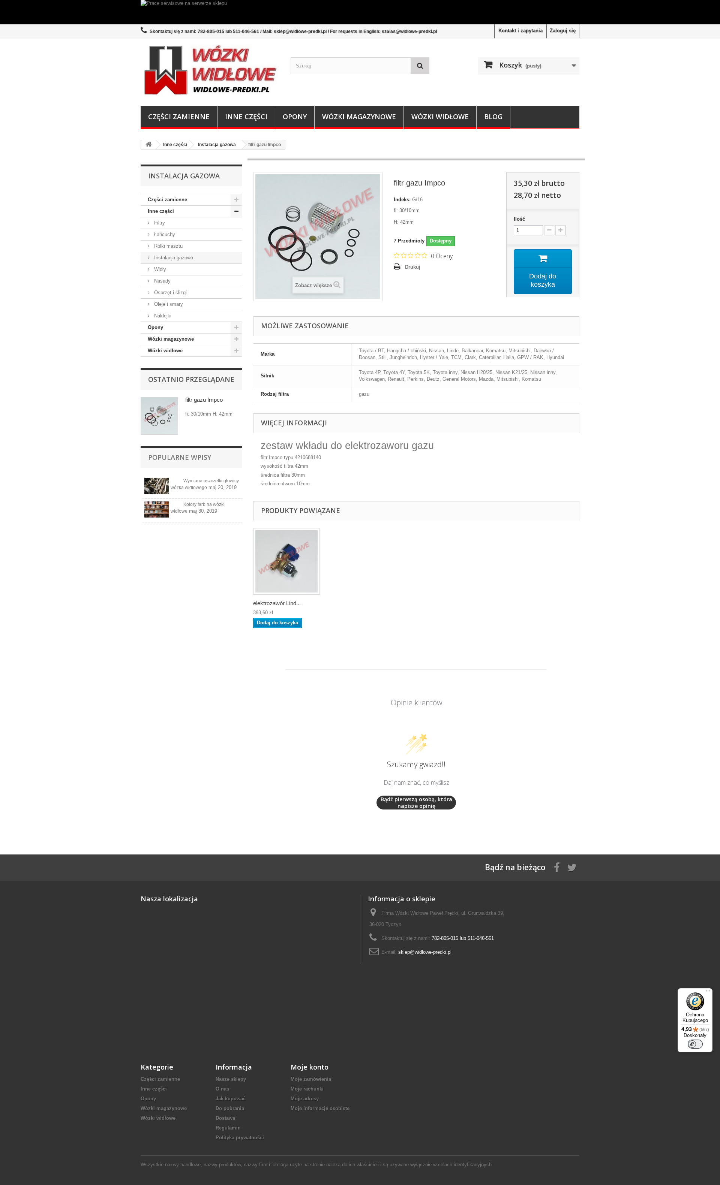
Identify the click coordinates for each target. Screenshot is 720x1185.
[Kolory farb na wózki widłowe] (156, 509)
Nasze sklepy (231, 1079)
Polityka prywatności (240, 1137)
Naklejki (162, 316)
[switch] (695, 1044)
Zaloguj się (563, 30)
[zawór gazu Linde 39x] (286, 561)
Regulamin (228, 1128)
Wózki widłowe (440, 116)
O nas (222, 1089)
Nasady (162, 281)
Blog (493, 116)
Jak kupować (231, 1098)
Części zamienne (179, 116)
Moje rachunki (307, 1089)
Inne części (246, 116)
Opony (295, 116)
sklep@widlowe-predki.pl (425, 952)
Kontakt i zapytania (520, 30)
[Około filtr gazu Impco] (159, 416)
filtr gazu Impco (204, 399)
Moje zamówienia (311, 1079)
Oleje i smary (168, 304)
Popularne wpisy (179, 457)
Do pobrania (230, 1108)
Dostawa (225, 1118)
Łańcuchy (164, 234)
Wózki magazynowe (359, 116)
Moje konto (309, 1066)
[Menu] (708, 992)
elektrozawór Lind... (277, 603)
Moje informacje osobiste (320, 1108)
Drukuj (412, 267)
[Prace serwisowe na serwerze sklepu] (360, 12)
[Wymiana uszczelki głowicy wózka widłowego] (156, 485)
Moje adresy (305, 1098)
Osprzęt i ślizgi (170, 292)
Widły (159, 269)
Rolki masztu (168, 246)
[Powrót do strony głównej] (148, 145)
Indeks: (402, 199)
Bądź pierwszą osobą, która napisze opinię (416, 802)
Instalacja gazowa (173, 257)
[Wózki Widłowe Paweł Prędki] (210, 70)
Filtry (159, 223)
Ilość (519, 219)
